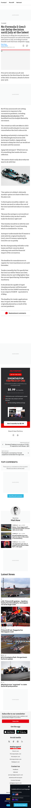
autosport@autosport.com (15, 775)
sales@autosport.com (15, 783)
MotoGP (11, 2)
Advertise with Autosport (15, 777)
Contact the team (15, 780)
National (19, 2)
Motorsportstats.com (15, 759)
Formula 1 (4, 2)
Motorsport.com (15, 756)
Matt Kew (4, 44)
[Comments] (27, 45)
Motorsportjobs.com (15, 753)
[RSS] (22, 741)
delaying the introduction (10, 116)
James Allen (4, 45)
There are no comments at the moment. (15, 467)
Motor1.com (15, 751)
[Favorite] (23, 45)
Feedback (15, 769)
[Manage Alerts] (17, 435)
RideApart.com (16, 762)
